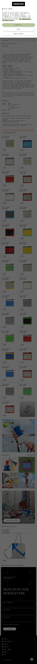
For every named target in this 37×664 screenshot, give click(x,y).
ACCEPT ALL (18, 25)
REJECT (18, 29)
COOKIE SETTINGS (18, 33)
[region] (18, 19)
